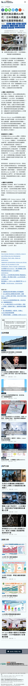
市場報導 (7, 6)
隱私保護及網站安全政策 (6, 684)
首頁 (2, 6)
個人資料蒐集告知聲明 (19, 684)
